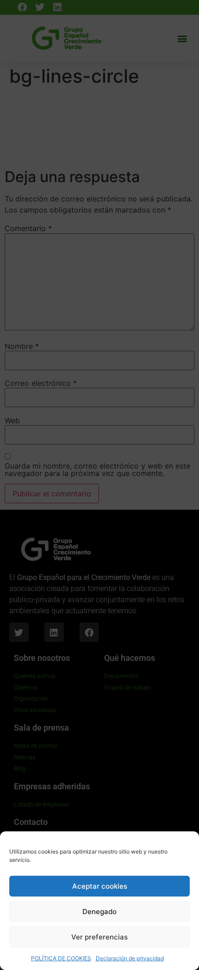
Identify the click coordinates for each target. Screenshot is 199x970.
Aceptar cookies (99, 886)
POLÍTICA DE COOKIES (61, 958)
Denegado (99, 911)
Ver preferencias (99, 937)
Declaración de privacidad (130, 958)
